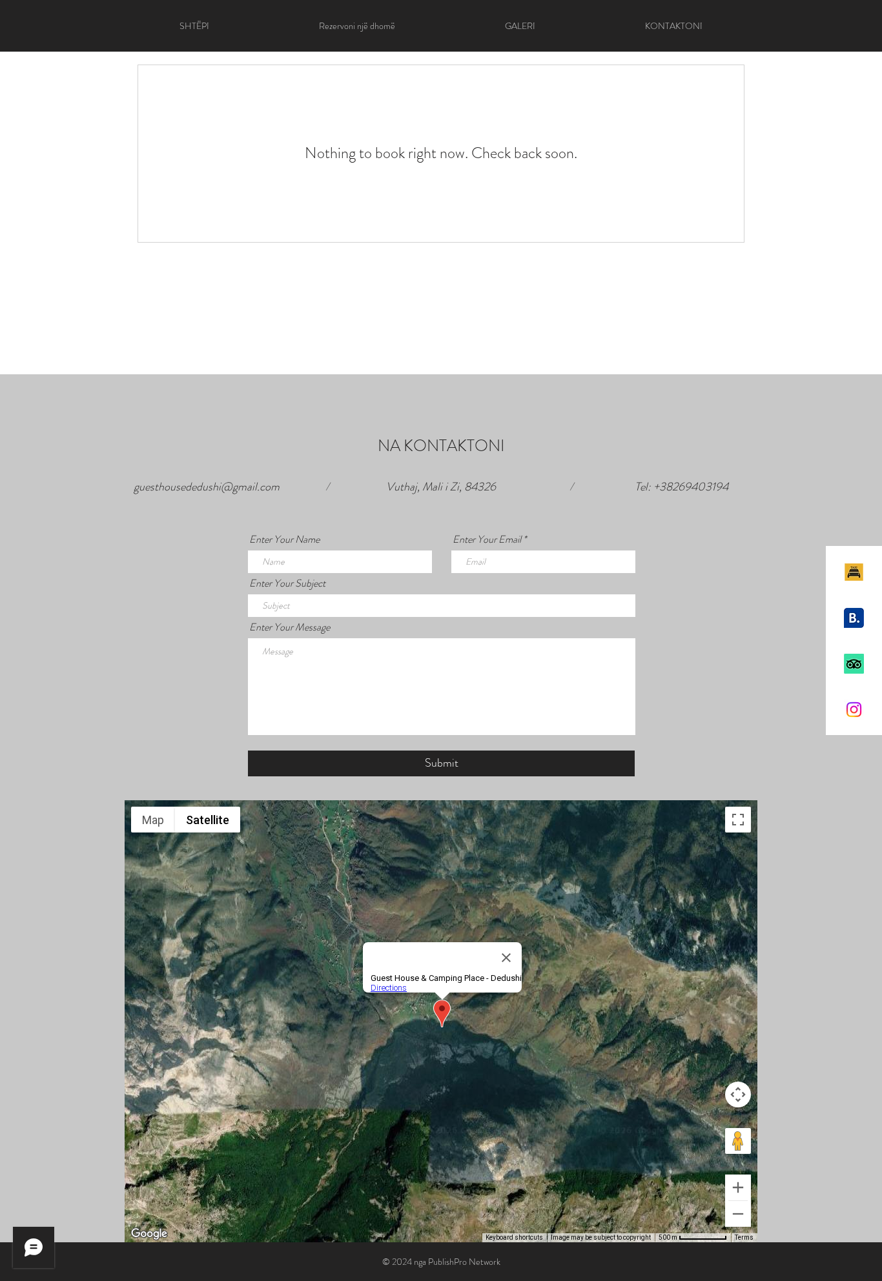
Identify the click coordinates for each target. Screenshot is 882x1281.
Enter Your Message (289, 627)
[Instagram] (854, 710)
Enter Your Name (284, 539)
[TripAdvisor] (854, 664)
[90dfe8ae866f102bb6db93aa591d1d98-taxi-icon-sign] (854, 572)
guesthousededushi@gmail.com (207, 486)
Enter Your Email (487, 539)
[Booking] (854, 618)
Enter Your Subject (287, 583)
